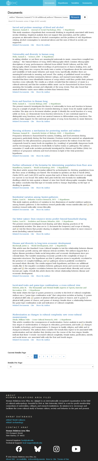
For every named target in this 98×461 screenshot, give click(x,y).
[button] (60, 356)
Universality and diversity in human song (33, 54)
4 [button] (47, 356)
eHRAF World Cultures (15, 420)
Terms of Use (63, 459)
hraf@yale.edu (27, 440)
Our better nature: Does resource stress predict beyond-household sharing (50, 219)
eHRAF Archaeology (14, 422)
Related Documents (21, 45)
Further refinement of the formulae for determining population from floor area (52, 165)
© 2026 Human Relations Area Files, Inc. (21, 457)
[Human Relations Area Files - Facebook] (18, 449)
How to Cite (51, 459)
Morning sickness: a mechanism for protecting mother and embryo (46, 130)
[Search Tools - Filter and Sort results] (84, 17)
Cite (32, 45)
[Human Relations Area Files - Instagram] (56, 449)
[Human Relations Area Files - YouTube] (76, 449)
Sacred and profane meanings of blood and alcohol (38, 27)
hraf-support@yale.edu (32, 443)
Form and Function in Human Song (30, 101)
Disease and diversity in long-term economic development (42, 243)
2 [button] (39, 356)
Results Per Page (15, 363)
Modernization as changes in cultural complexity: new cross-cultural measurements (47, 315)
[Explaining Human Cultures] (11, 3)
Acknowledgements (36, 459)
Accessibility (21, 459)
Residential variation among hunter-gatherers (35, 197)
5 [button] (51, 356)
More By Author (43, 45)
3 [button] (43, 356)
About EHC (10, 459)
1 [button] (35, 356)
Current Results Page (17, 353)
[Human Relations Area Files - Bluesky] (38, 449)
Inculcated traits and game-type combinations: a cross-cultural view (46, 285)
